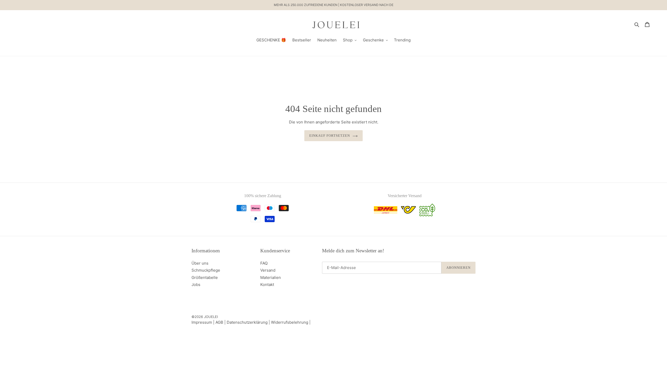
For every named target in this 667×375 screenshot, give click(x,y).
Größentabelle (205, 277)
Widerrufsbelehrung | (291, 322)
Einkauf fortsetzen (329, 136)
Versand (267, 270)
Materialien (270, 277)
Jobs (196, 284)
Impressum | (203, 322)
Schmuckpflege (206, 270)
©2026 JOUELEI (205, 317)
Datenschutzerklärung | (249, 322)
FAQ (264, 263)
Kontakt (267, 284)
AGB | (221, 322)
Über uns (200, 263)
